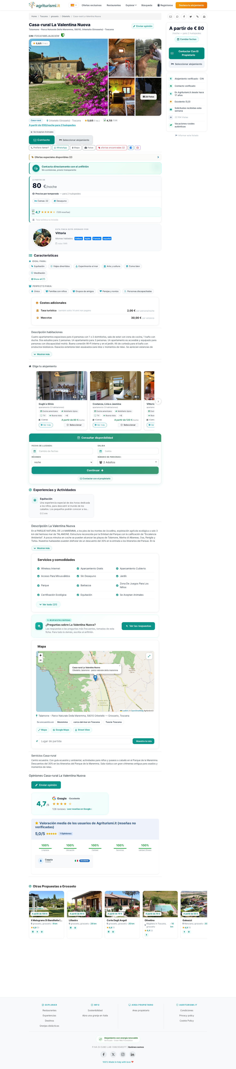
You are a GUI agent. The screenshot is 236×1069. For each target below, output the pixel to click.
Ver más (47, 425)
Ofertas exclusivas (92, 5)
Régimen (36, 457)
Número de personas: (109, 457)
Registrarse (167, 5)
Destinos (49, 1020)
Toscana (44, 16)
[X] (191, 16)
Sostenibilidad (95, 1010)
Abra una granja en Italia (95, 1015)
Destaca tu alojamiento (191, 5)
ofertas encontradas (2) (113, 147)
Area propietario (140, 1010)
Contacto (43, 139)
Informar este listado (188, 135)
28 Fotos (149, 96)
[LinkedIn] (132, 1054)
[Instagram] (137, 147)
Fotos (90, 147)
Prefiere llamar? (41, 147)
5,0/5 (93, 120)
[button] (128, 462)
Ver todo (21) (50, 604)
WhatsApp (62, 147)
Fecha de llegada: (42, 446)
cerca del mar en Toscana (87, 722)
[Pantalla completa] (149, 656)
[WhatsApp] (177, 16)
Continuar (94, 470)
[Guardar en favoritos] (156, 44)
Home (34, 16)
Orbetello (66, 16)
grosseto (55, 16)
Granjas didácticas (49, 1025)
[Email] (170, 16)
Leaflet (125, 710)
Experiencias (49, 1015)
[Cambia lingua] (74, 5)
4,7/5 (112, 120)
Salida (101, 446)
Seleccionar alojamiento (76, 140)
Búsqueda (146, 5)
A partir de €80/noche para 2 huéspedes (52, 125)
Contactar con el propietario (96, 478)
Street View (84, 729)
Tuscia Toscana (114, 722)
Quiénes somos (136, 1047)
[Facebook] (184, 16)
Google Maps (62, 729)
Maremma (62, 722)
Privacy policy (186, 1015)
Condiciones (186, 1010)
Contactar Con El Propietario (188, 53)
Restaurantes (114, 5)
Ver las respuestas (140, 625)
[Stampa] (204, 16)
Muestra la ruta (144, 741)
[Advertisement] (118, 969)
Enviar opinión (144, 26)
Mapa (76, 147)
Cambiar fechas (188, 39)
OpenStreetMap (137, 710)
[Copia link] (197, 16)
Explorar (130, 5)
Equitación (46, 498)
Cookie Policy (187, 1020)
